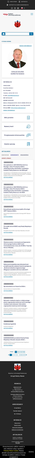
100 (24, 352)
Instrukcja (24, 1)
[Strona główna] (3, 33)
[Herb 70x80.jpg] (17, 23)
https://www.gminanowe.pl (18, 107)
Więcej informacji (9, 110)
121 (24, 355)
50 (21, 352)
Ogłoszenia (24, 154)
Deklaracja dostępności (17, 429)
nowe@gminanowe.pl (13, 95)
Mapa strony (13, 1)
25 (18, 352)
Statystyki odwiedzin (17, 427)
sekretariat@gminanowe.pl (17, 391)
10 (15, 352)
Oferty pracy (6, 158)
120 (21, 355)
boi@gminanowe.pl (17, 398)
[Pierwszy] (9, 355)
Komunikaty (15, 154)
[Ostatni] (26, 355)
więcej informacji (26, 45)
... (18, 355)
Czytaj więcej (8, 177)
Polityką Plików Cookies (11, 451)
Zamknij (31, 452)
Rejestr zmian (17, 425)
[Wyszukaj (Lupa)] (31, 34)
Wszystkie (5, 154)
